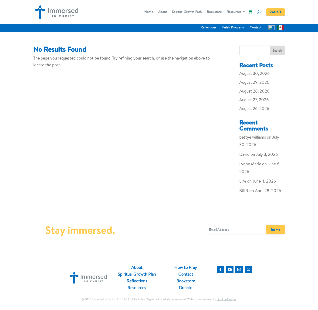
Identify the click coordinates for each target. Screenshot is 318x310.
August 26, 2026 (254, 108)
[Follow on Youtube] (229, 269)
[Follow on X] (248, 269)
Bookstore (214, 12)
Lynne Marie (250, 164)
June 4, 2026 (264, 181)
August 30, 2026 (254, 73)
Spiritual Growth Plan (137, 274)
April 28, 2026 (268, 190)
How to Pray (185, 267)
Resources (234, 12)
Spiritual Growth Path (187, 12)
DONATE (275, 12)
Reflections (209, 28)
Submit (275, 229)
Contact (255, 28)
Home (148, 12)
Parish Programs (233, 28)
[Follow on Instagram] (239, 269)
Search (277, 50)
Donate (185, 287)
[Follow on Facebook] (220, 269)
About (162, 12)
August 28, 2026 (254, 91)
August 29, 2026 (254, 82)
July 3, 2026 (267, 154)
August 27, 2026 (254, 100)
